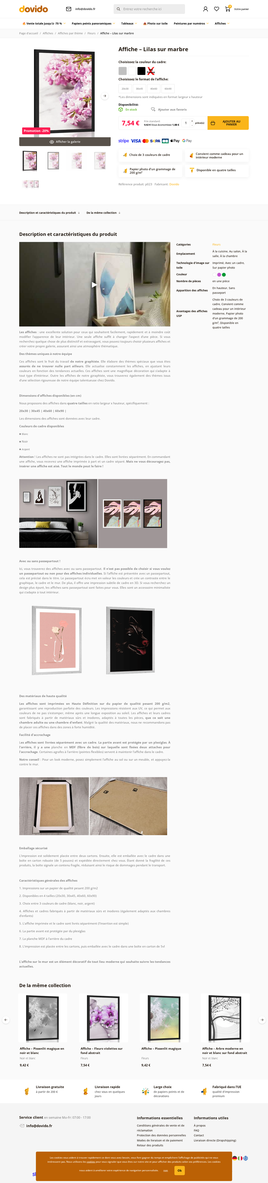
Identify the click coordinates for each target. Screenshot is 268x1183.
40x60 (153, 88)
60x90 (168, 88)
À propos (200, 1125)
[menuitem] (44, 23)
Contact (199, 1135)
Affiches (48, 33)
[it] (240, 1158)
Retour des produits (150, 1145)
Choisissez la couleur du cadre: (143, 62)
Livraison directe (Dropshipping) (215, 1140)
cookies (91, 1161)
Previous (6, 1020)
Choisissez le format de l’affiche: (144, 79)
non (165, 1170)
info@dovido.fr (38, 1125)
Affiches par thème (70, 33)
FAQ (196, 1130)
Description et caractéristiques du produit (47, 213)
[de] (235, 1158)
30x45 (139, 88)
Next (105, 96)
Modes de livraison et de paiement (160, 1140)
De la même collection (102, 213)
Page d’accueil (28, 33)
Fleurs (92, 33)
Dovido (174, 184)
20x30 (125, 88)
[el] (245, 1158)
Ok (180, 1170)
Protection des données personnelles (161, 1135)
